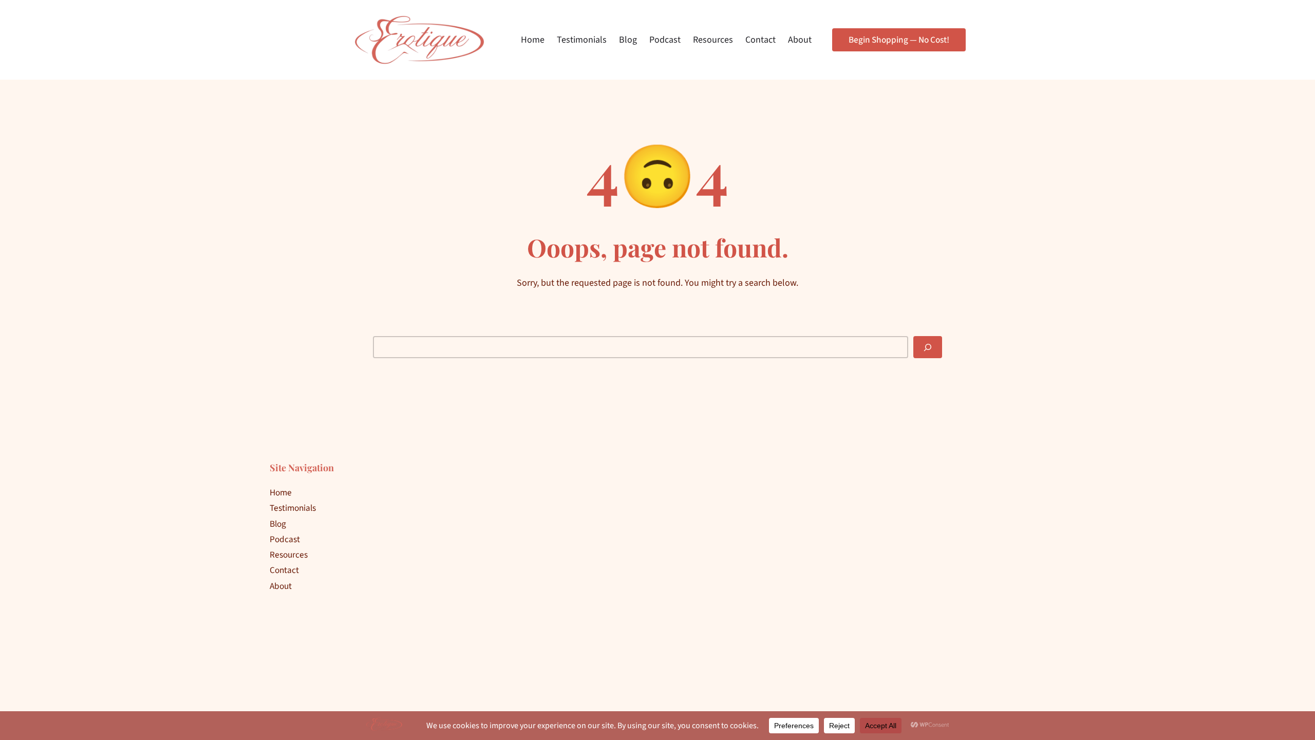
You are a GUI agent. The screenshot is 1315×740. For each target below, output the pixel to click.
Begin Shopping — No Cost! (899, 39)
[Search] (927, 347)
